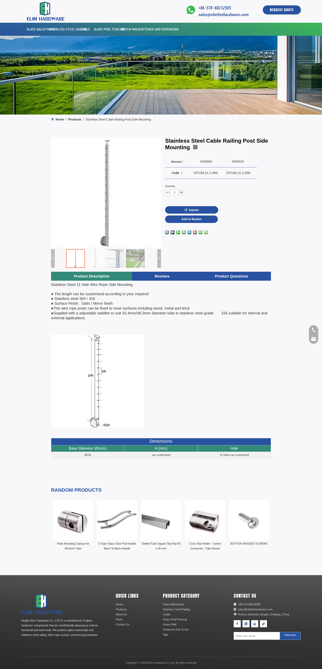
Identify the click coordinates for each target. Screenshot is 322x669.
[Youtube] (254, 623)
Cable (166, 614)
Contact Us (123, 624)
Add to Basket (191, 219)
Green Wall (169, 624)
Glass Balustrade (173, 604)
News (119, 619)
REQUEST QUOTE (282, 9)
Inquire (194, 210)
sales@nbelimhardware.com (223, 14)
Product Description (91, 276)
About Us (121, 614)
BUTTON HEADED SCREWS (205, 543)
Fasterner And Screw (176, 629)
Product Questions (231, 276)
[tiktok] (263, 623)
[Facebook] (237, 623)
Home (119, 604)
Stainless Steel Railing (176, 609)
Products (121, 609)
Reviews (162, 276)
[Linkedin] (246, 623)
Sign (165, 634)
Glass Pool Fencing (175, 619)
